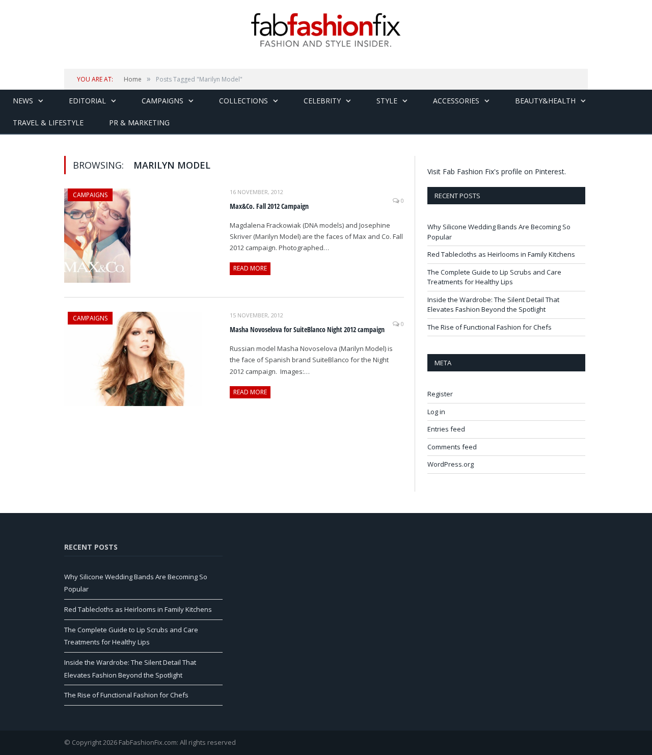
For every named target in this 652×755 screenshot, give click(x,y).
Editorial (87, 100)
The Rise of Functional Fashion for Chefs (489, 327)
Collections (243, 100)
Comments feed (452, 446)
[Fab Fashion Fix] (326, 30)
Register (440, 393)
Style (386, 100)
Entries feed (446, 429)
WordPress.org (450, 464)
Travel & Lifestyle (48, 122)
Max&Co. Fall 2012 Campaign (269, 206)
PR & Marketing (139, 122)
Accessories (456, 100)
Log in (436, 411)
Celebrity (322, 100)
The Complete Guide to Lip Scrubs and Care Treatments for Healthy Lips (494, 277)
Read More (250, 268)
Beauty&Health (545, 100)
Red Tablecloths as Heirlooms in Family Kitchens (501, 254)
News (23, 100)
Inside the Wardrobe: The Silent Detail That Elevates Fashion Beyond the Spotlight (493, 304)
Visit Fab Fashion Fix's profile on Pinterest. (496, 171)
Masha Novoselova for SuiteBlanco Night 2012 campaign (307, 329)
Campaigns (162, 100)
